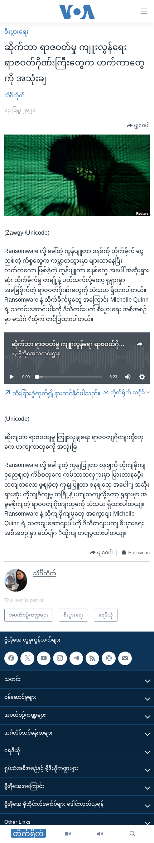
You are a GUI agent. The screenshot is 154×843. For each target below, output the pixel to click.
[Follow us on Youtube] (43, 658)
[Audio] (100, 834)
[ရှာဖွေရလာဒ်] (132, 834)
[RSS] (92, 658)
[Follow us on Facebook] (11, 658)
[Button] (138, 126)
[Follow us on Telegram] (76, 658)
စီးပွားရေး (16, 32)
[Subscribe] (125, 658)
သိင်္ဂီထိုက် (14, 95)
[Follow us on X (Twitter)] (27, 658)
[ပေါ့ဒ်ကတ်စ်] (108, 658)
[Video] (67, 834)
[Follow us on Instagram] (60, 658)
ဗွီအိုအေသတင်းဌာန (39, 353)
